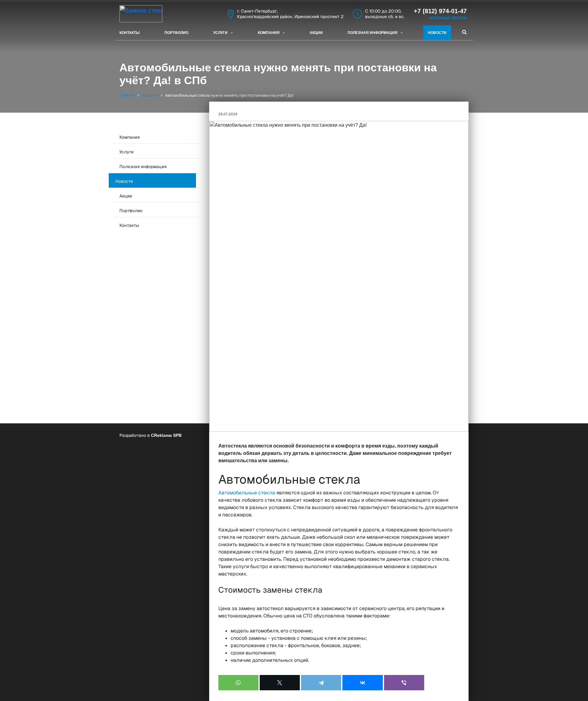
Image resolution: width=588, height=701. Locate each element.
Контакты (129, 33)
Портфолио (176, 33)
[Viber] (404, 682)
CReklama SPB (166, 435)
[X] (280, 682)
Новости (437, 33)
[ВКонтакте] (362, 682)
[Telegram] (321, 682)
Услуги (220, 33)
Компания (269, 33)
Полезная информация (373, 33)
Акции (316, 33)
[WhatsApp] (238, 682)
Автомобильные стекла (246, 492)
